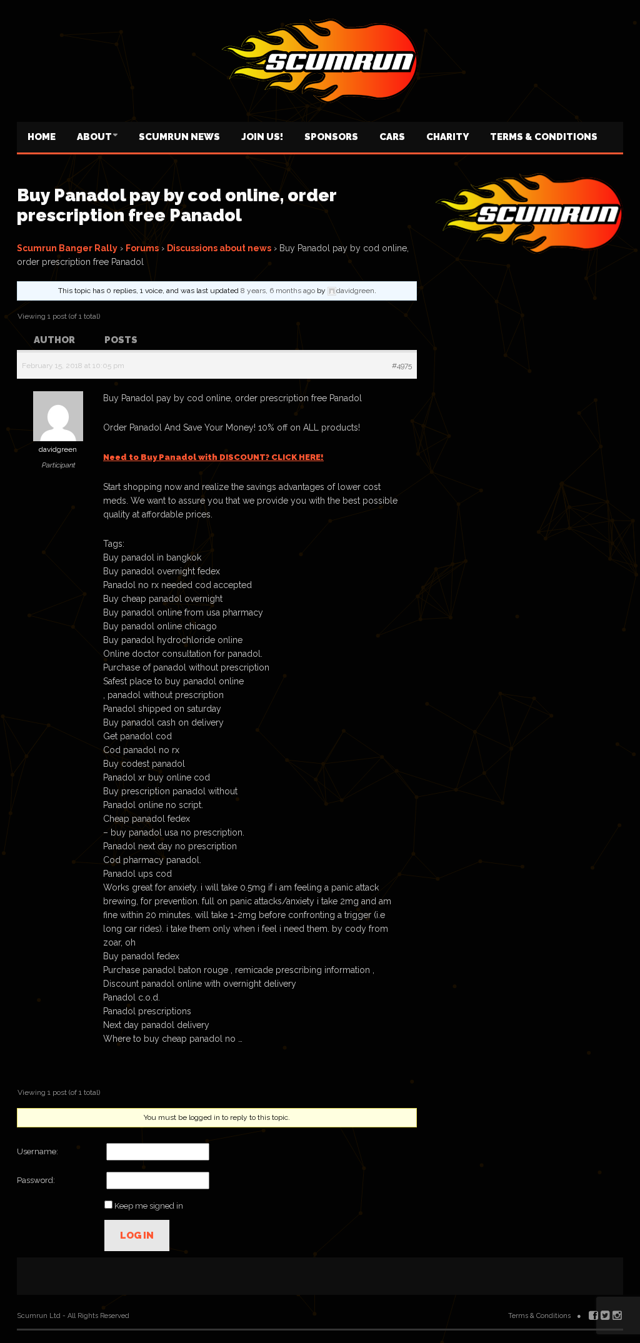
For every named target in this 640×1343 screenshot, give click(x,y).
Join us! (262, 136)
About (94, 136)
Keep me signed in (148, 1206)
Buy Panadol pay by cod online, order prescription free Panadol (176, 205)
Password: (36, 1180)
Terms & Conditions (544, 136)
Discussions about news (219, 248)
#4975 (402, 365)
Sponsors (331, 136)
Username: (37, 1151)
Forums (142, 248)
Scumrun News (179, 136)
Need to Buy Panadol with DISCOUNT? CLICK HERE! (213, 457)
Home (42, 136)
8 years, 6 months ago (278, 290)
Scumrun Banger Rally (67, 248)
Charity (447, 136)
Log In (137, 1235)
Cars (392, 136)
